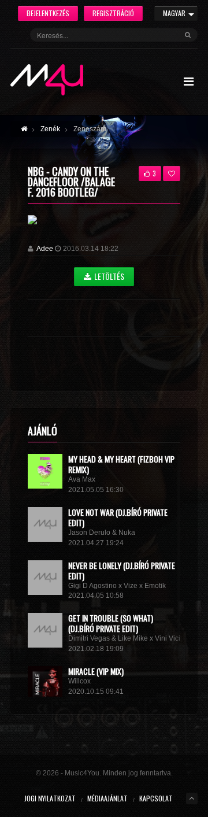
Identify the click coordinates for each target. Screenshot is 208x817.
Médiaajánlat (107, 798)
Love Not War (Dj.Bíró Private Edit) (118, 517)
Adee (44, 249)
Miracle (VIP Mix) (96, 671)
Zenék (50, 129)
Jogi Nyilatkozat (50, 798)
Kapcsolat (156, 798)
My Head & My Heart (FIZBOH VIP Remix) (121, 464)
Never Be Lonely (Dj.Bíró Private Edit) (121, 570)
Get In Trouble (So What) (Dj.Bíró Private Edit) (110, 623)
